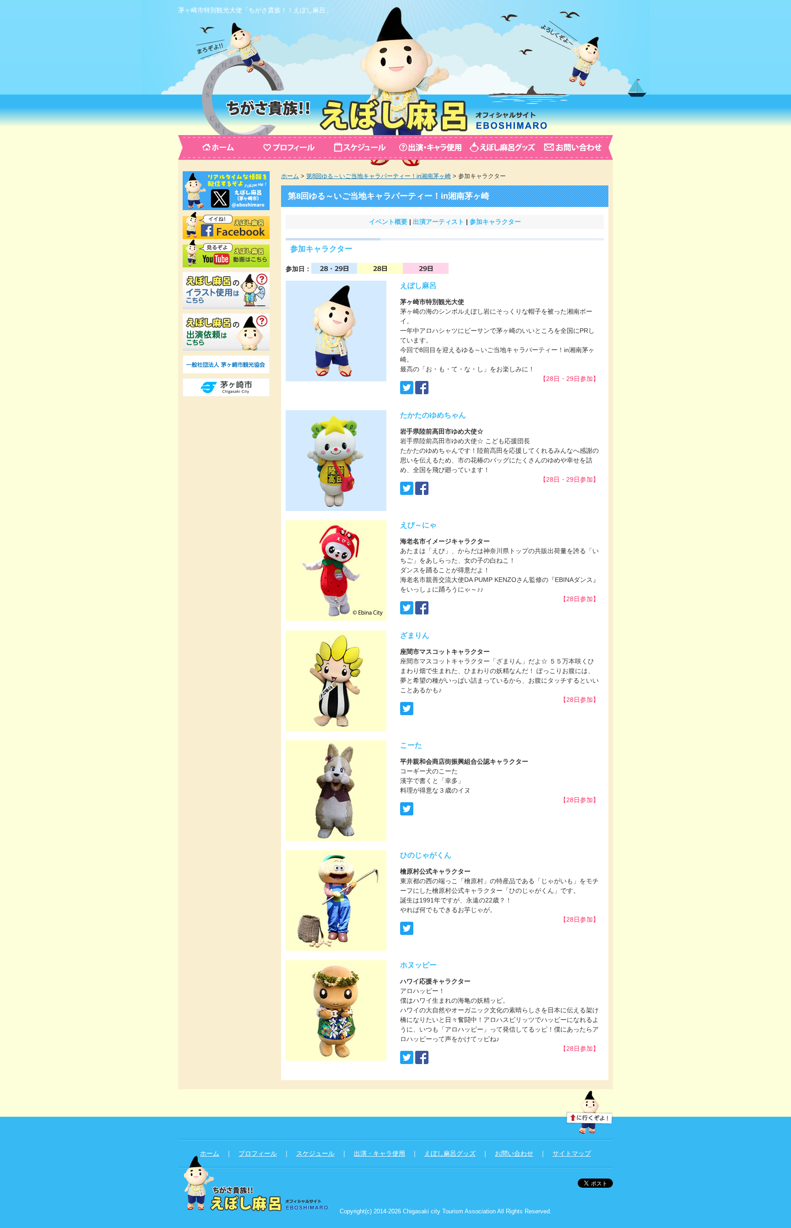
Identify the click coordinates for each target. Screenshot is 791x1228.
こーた (411, 745)
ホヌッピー (418, 965)
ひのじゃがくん (425, 855)
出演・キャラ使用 (379, 1153)
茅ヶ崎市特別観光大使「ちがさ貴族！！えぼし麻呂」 (255, 10)
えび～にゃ (418, 525)
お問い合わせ (514, 1153)
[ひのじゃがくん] (336, 946)
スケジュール (315, 1153)
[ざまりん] (336, 726)
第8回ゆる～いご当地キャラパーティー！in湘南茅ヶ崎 (378, 176)
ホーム (290, 176)
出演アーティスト (438, 221)
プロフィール (257, 1153)
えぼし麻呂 (418, 285)
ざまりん (414, 635)
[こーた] (336, 836)
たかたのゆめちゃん (433, 415)
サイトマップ (572, 1153)
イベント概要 (388, 221)
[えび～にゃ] (336, 615)
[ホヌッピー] (336, 1056)
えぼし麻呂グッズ (450, 1153)
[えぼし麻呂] (336, 376)
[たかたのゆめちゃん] (336, 506)
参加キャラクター (495, 221)
